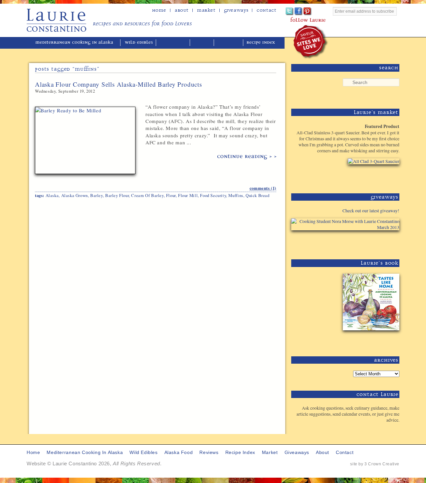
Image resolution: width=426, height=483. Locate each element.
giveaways (297, 452)
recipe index (262, 43)
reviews (202, 43)
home (159, 10)
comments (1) (263, 188)
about (182, 10)
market (270, 452)
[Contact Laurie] (378, 431)
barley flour (117, 195)
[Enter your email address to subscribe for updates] (366, 19)
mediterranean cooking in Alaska (77, 43)
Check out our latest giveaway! (370, 211)
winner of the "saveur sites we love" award (311, 42)
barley (96, 195)
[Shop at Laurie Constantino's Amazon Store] (369, 176)
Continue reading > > (246, 157)
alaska (52, 195)
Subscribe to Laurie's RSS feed (325, 11)
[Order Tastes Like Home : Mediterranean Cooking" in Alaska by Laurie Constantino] (369, 339)
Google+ (316, 11)
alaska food (173, 43)
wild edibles (139, 43)
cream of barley (147, 195)
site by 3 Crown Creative (374, 464)
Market (206, 10)
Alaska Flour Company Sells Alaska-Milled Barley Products (118, 84)
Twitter (289, 11)
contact (344, 452)
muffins (235, 195)
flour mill (188, 195)
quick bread (258, 195)
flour (171, 195)
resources (229, 43)
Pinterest (307, 11)
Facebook (298, 11)
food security (213, 195)
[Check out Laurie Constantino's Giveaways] (378, 242)
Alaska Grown (74, 195)
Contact (266, 10)
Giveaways (236, 10)
